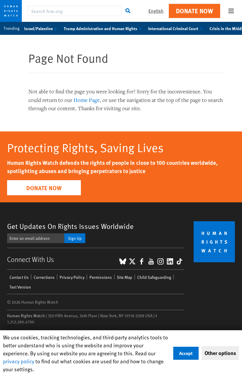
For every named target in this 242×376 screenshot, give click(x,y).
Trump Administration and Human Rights (100, 28)
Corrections (44, 277)
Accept (186, 353)
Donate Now (194, 10)
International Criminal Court (173, 28)
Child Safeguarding (154, 277)
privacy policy (18, 361)
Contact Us (19, 277)
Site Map (124, 277)
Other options (220, 353)
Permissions (100, 277)
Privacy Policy (72, 277)
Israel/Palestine (38, 28)
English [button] (155, 10)
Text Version (20, 287)
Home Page (86, 99)
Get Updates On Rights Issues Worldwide (70, 226)
